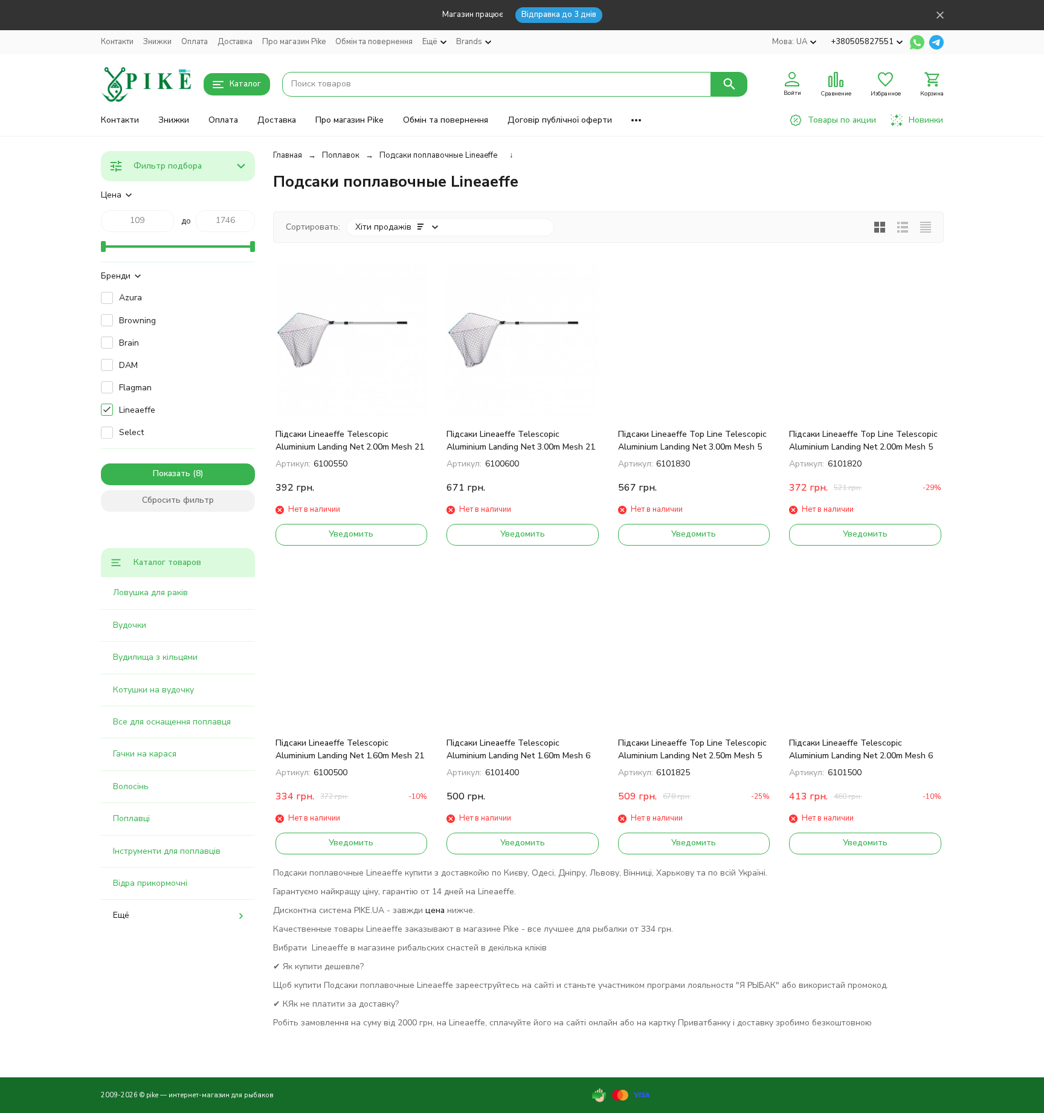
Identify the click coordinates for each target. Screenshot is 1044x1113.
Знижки (157, 41)
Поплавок (340, 155)
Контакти (117, 41)
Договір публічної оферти (559, 120)
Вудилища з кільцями (155, 657)
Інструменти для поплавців (167, 851)
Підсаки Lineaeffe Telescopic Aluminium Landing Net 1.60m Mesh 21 (350, 749)
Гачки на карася (144, 754)
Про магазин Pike (294, 41)
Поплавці (131, 818)
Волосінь (131, 786)
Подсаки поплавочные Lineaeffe (438, 155)
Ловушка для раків (150, 592)
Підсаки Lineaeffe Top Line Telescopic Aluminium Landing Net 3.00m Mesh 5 (692, 440)
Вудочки (129, 625)
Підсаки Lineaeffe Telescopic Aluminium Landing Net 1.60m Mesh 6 (518, 749)
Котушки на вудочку (153, 689)
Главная (287, 155)
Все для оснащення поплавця (172, 721)
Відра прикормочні (150, 883)
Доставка (235, 41)
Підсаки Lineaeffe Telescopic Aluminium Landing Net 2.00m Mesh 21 (350, 440)
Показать (171, 473)
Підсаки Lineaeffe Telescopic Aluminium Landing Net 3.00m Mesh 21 (520, 440)
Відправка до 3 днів (558, 14)
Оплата (194, 41)
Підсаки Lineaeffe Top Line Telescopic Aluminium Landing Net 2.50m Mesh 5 (692, 749)
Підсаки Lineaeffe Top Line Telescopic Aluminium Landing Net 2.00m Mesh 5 (863, 440)
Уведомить (351, 534)
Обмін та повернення (374, 41)
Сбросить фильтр (178, 500)
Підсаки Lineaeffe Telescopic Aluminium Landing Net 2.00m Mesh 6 (861, 749)
